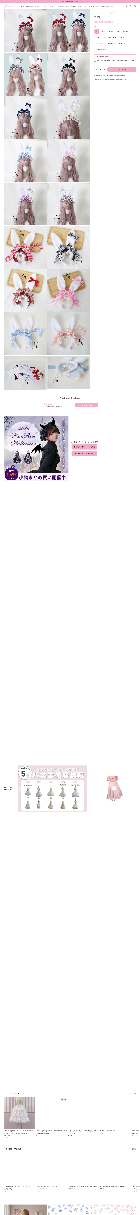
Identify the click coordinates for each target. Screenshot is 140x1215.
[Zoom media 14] (68, 290)
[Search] (127, 6)
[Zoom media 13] (25, 290)
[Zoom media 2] (68, 30)
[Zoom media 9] (25, 204)
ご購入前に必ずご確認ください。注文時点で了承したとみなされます (115, 61)
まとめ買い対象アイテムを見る (84, 447)
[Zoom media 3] (25, 74)
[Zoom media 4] (68, 74)
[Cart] (135, 6)
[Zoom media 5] (25, 117)
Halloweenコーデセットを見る (84, 453)
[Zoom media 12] (68, 247)
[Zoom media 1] (25, 30)
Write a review (87, 405)
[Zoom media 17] (25, 373)
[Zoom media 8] (68, 160)
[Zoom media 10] (68, 204)
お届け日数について (103, 56)
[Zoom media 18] (68, 373)
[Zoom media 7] (25, 160)
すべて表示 (132, 1093)
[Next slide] (134, 1118)
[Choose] (32, 1126)
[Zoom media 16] (68, 333)
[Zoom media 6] (68, 117)
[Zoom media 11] (25, 247)
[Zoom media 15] (25, 333)
